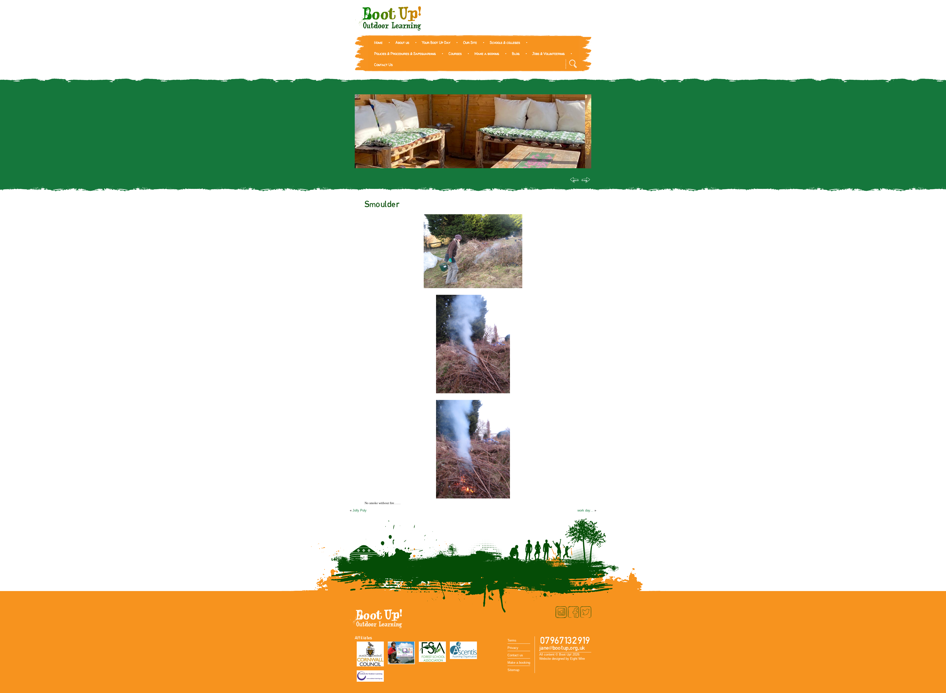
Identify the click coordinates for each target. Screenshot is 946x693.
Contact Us (383, 64)
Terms (511, 640)
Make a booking (486, 53)
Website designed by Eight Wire (562, 658)
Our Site (470, 42)
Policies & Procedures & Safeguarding (405, 53)
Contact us (515, 655)
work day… (585, 510)
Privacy (512, 648)
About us (402, 42)
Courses (455, 53)
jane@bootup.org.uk (562, 648)
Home (378, 42)
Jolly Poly (360, 510)
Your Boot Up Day (436, 42)
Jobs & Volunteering (548, 53)
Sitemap (513, 670)
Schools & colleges (505, 42)
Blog (516, 53)
